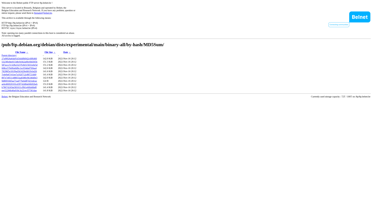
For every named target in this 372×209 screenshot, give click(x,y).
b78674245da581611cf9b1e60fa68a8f (19, 87)
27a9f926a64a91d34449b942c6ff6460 (19, 58)
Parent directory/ (9, 55)
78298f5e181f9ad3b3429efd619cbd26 (19, 71)
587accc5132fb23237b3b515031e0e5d (19, 65)
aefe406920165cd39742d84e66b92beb (19, 84)
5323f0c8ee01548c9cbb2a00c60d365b (19, 62)
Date (65, 52)
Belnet (5, 96)
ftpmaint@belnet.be (43, 13)
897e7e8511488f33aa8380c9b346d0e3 (19, 77)
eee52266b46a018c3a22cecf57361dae (19, 90)
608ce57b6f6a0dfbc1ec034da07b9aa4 (19, 68)
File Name (20, 52)
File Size (49, 52)
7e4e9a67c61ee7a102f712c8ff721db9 (19, 74)
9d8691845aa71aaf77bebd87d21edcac (19, 81)
